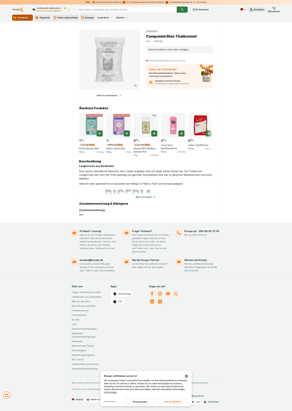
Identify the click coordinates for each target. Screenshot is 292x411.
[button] (257, 9)
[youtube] (168, 294)
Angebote (45, 17)
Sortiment (23, 17)
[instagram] (160, 294)
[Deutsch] (243, 10)
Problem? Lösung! (90, 231)
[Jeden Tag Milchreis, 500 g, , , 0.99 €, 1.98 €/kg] (200, 125)
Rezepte (89, 17)
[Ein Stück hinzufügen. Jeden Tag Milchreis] (209, 133)
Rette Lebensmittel (68, 17)
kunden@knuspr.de (91, 260)
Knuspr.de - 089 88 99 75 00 (201, 231)
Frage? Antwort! (142, 231)
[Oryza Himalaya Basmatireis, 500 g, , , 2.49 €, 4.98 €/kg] (173, 125)
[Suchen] (182, 10)
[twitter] (176, 294)
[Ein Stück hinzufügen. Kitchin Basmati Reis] (100, 133)
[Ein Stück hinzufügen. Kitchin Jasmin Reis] (127, 133)
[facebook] (152, 294)
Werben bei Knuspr (195, 260)
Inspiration (103, 17)
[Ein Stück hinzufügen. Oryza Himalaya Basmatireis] (181, 133)
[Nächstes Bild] (206, 125)
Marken (120, 17)
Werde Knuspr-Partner (146, 260)
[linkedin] (152, 302)
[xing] (160, 302)
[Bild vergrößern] (135, 85)
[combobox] (127, 10)
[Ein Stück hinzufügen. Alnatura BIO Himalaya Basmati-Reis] (154, 133)
